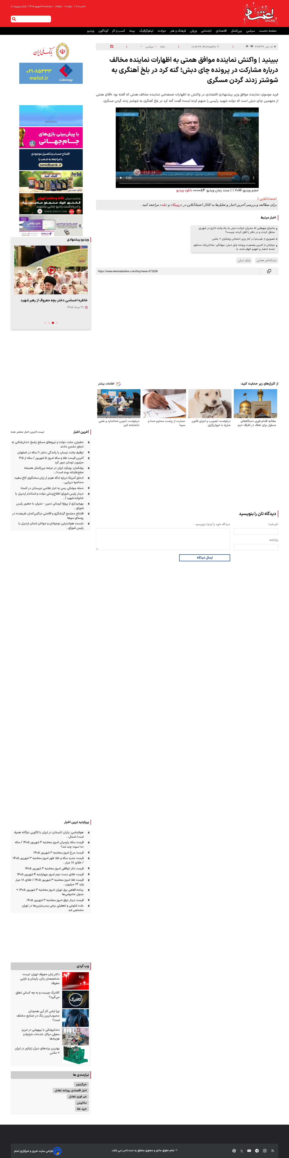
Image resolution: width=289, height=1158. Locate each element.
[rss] (271, 1151)
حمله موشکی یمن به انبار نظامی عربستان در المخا (52, 488)
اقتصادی (221, 31)
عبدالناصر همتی (267, 260)
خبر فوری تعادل (78, 1097)
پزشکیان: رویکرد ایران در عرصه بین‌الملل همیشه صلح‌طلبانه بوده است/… (54, 470)
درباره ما (68, 6)
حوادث (162, 31)
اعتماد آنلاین (128, 1150)
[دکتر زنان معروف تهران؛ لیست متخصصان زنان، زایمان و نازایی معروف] (75, 981)
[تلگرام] (255, 1151)
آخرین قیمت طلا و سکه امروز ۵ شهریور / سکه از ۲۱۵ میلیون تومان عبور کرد (51, 460)
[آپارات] (232, 1151)
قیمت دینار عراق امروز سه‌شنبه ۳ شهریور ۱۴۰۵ (55, 900)
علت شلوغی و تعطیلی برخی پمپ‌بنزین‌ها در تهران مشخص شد (53, 908)
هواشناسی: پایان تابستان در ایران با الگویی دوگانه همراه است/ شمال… (49, 834)
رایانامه (273, 540)
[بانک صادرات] (51, 115)
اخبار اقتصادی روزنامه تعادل (71, 1091)
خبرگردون (81, 1084)
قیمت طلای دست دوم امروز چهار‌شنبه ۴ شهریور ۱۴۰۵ (50, 874)
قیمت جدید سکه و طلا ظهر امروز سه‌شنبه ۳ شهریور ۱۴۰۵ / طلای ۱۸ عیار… (48, 860)
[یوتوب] (247, 1151)
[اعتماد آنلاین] (260, 13)
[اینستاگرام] (263, 1151)
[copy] (269, 271)
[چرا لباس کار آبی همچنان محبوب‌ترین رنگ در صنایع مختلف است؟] (75, 1018)
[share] (111, 46)
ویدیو (91, 31)
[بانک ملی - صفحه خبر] (51, 51)
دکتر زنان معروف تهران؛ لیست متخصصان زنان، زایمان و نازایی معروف (40, 978)
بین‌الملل (237, 31)
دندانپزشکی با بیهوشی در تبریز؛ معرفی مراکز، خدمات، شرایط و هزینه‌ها (40, 1034)
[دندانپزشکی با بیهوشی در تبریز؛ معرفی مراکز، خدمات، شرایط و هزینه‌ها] (75, 1036)
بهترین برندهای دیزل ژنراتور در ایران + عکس (37, 1050)
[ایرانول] (51, 181)
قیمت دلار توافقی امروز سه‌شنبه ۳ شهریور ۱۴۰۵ (54, 868)
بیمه (132, 31)
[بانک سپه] (51, 159)
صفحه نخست (268, 31)
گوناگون (103, 31)
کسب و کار (119, 31)
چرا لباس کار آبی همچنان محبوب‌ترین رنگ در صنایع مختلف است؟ (38, 1015)
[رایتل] (51, 137)
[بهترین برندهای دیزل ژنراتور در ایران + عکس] (75, 1055)
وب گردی (83, 966)
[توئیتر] (239, 1151)
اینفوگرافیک (146, 31)
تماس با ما (80, 6)
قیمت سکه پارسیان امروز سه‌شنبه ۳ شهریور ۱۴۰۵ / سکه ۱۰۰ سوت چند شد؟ (49, 844)
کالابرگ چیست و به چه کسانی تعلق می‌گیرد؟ (38, 995)
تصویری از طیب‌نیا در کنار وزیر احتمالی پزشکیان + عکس (243, 239)
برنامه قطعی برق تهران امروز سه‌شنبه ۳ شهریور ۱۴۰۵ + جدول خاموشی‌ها (50, 892)
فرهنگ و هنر (178, 31)
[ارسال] (251, 47)
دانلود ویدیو (184, 190)
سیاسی (251, 31)
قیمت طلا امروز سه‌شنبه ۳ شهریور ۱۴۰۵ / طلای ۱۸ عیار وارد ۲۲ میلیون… (49, 882)
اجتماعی (206, 31)
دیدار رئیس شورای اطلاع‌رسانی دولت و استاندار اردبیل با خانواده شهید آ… (49, 496)
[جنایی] (51, 203)
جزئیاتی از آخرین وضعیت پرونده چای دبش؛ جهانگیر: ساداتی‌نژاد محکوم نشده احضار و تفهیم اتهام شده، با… (234, 247)
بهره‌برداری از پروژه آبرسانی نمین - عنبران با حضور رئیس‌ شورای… (50, 506)
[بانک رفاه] (51, 225)
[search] (14, 19)
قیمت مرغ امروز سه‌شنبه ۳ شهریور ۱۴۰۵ (58, 853)
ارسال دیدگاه (205, 558)
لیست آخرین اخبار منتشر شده (27, 432)
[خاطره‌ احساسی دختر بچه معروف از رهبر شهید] (51, 270)
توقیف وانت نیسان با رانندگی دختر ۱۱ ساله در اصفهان (50, 452)
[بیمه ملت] (51, 73)
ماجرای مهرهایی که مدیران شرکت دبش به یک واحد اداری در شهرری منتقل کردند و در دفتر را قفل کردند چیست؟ (237, 230)
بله (163, 205)
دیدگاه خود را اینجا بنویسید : (212, 524)
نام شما (273, 524)
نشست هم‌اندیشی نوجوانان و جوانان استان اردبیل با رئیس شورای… (51, 525)
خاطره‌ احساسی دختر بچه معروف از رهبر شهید (54, 300)
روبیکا (176, 205)
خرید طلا (82, 1109)
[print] (247, 46)
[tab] (57, 323)
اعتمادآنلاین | (267, 198)
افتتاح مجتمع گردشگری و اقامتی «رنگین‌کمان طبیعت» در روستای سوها (48, 515)
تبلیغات (59, 6)
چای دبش (244, 260)
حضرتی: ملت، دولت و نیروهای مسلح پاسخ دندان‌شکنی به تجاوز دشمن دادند (48, 444)
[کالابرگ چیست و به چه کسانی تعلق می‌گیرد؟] (75, 999)
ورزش (194, 31)
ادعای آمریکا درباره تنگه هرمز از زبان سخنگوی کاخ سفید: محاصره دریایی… (49, 480)
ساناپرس (82, 1103)
